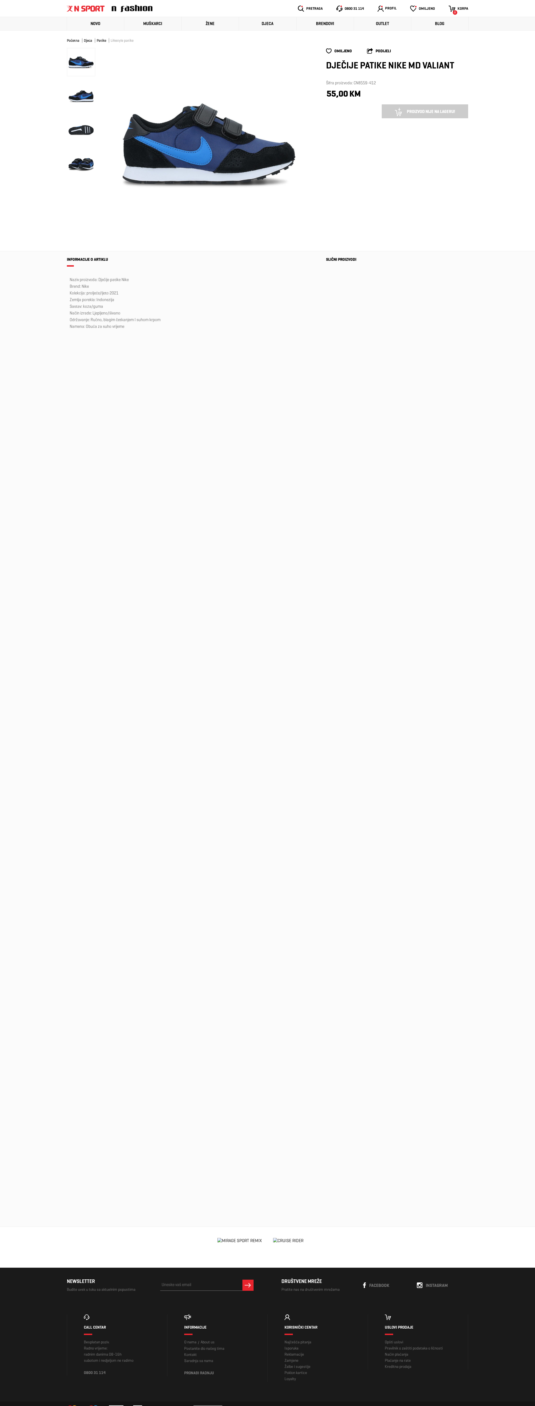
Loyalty (290, 1378)
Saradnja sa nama (198, 1360)
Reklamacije (294, 1354)
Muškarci (152, 23)
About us (208, 1342)
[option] (209, 144)
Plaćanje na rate (398, 1360)
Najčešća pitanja (297, 1342)
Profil (391, 8)
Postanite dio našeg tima (204, 1348)
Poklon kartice (295, 1372)
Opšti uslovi (394, 1342)
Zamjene (291, 1360)
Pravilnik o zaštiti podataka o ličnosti (414, 1348)
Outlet (382, 23)
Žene (210, 23)
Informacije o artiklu (87, 259)
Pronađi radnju (199, 1373)
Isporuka (291, 1348)
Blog (439, 23)
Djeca (267, 23)
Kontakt (190, 1354)
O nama (190, 1342)
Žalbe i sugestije (297, 1366)
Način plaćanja (396, 1354)
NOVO (95, 23)
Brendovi (325, 23)
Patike (101, 40)
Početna (73, 40)
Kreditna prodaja (398, 1366)
